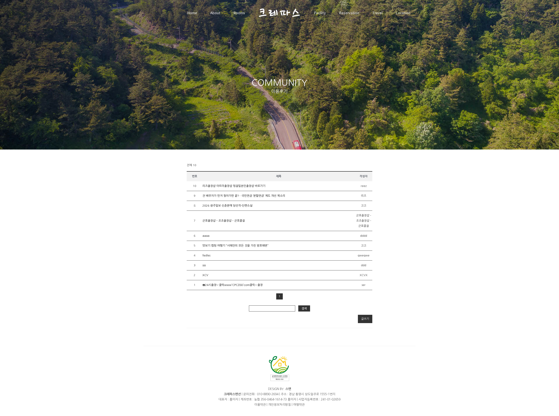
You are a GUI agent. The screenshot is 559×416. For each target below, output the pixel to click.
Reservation (349, 12)
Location (403, 12)
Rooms (239, 12)
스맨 (288, 388)
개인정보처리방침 (279, 404)
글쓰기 (365, 318)
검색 (304, 308)
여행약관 (299, 404)
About (215, 12)
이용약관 (260, 404)
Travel (377, 12)
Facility (320, 12)
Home (192, 12)
